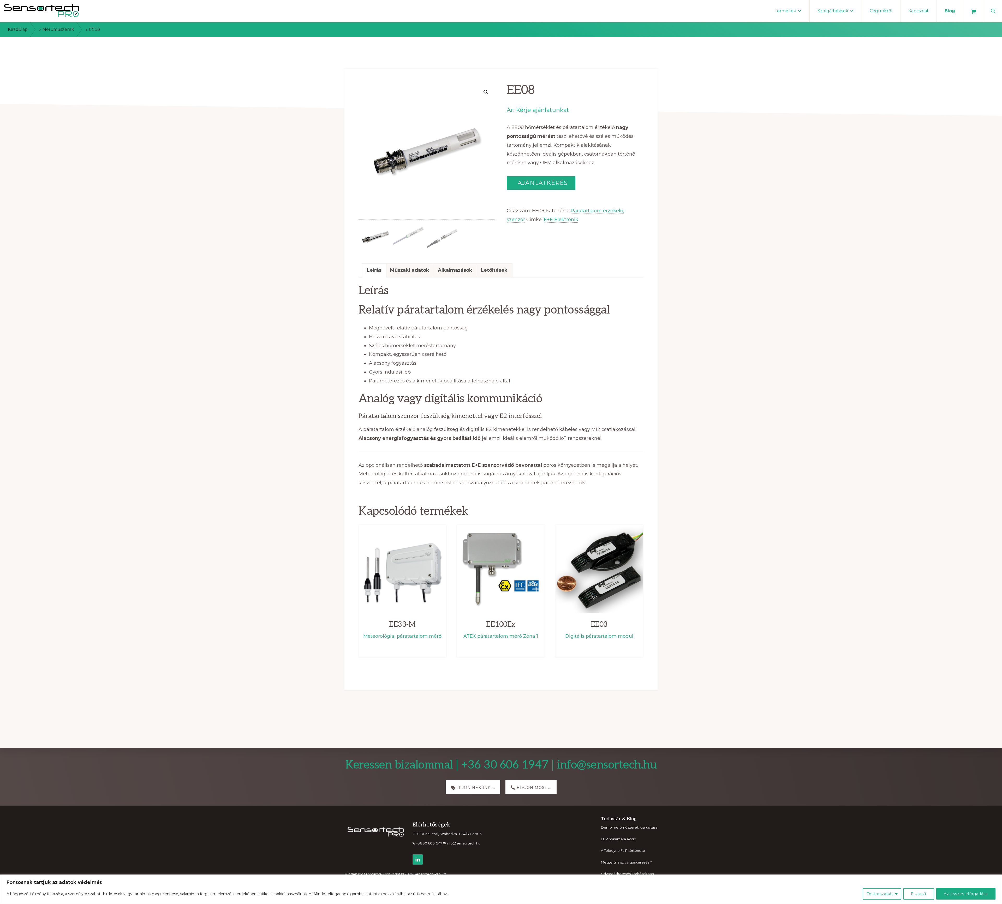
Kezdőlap (18, 29)
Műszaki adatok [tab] (409, 270)
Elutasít (919, 893)
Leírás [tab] (374, 270)
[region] (501, 889)
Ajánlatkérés (542, 182)
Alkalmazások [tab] (455, 270)
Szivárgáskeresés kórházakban (627, 874)
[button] (993, 10)
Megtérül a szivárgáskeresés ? (626, 862)
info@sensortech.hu (463, 843)
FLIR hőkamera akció (618, 839)
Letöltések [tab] (494, 270)
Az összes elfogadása (966, 893)
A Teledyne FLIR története (623, 850)
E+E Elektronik (561, 219)
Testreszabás (880, 893)
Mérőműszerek (58, 29)
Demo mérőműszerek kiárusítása (629, 827)
